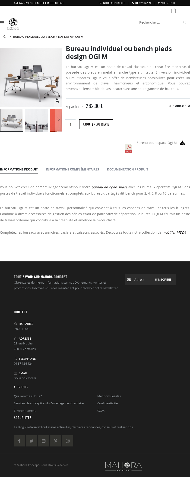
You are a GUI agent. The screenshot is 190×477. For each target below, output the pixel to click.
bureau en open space (109, 187)
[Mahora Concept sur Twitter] (31, 440)
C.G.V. (100, 411)
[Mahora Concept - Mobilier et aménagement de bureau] (13, 22)
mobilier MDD (173, 232)
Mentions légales (109, 396)
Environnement (25, 411)
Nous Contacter (114, 3)
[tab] (19, 169)
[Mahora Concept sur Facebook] (19, 440)
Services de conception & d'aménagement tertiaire (49, 403)
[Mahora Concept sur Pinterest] (55, 440)
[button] (58, 103)
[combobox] (162, 22)
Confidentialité (107, 403)
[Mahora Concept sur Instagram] (67, 440)
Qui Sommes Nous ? (28, 396)
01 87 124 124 (143, 3)
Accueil (5, 37)
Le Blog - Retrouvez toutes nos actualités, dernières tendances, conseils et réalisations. (73, 427)
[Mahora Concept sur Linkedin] (43, 440)
